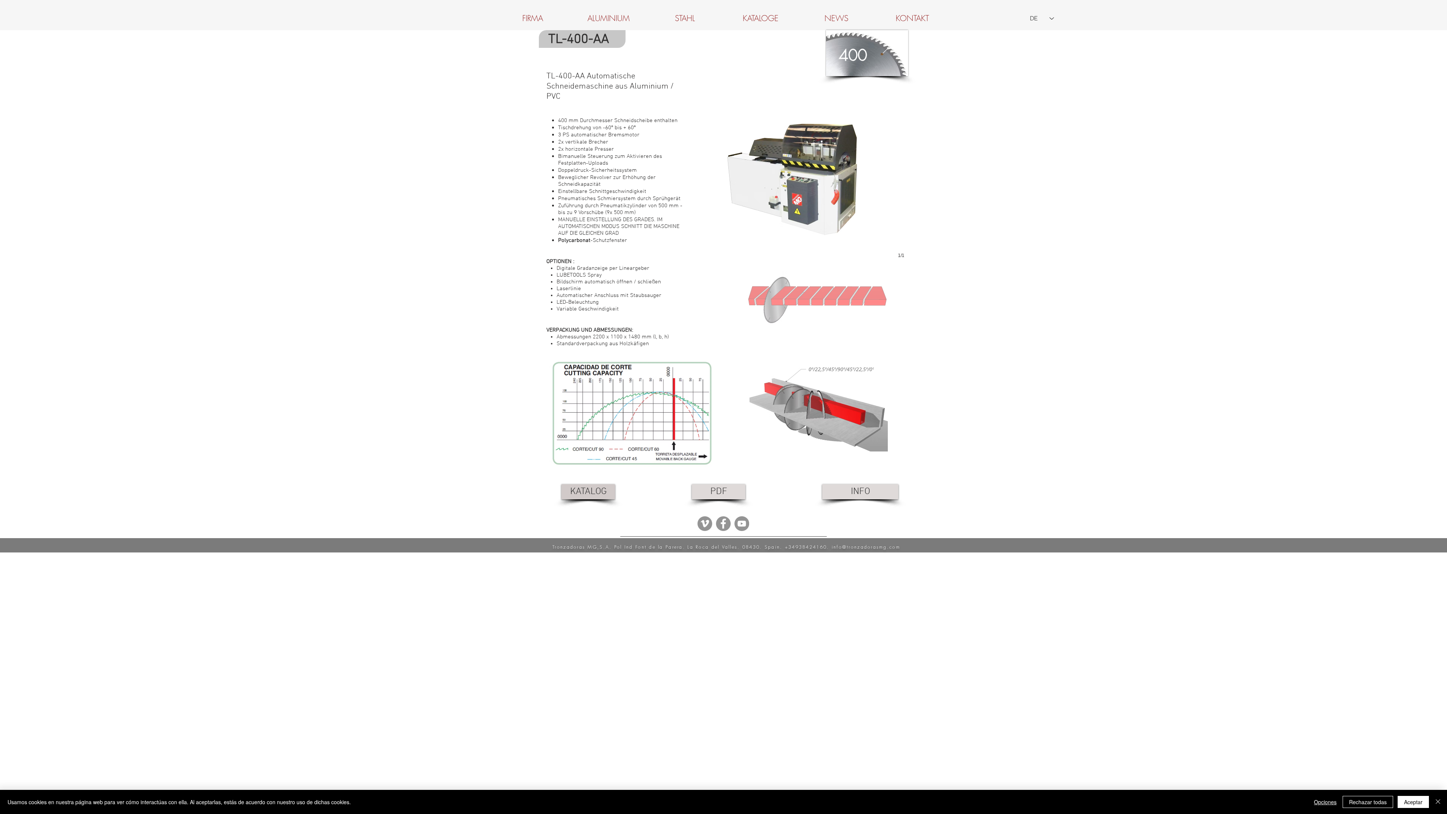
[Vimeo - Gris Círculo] (704, 523)
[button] (801, 177)
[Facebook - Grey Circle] (723, 523)
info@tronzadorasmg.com (866, 547)
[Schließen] (1437, 802)
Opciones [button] (1325, 802)
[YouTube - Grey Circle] (741, 523)
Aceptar (1413, 802)
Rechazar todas (1368, 802)
